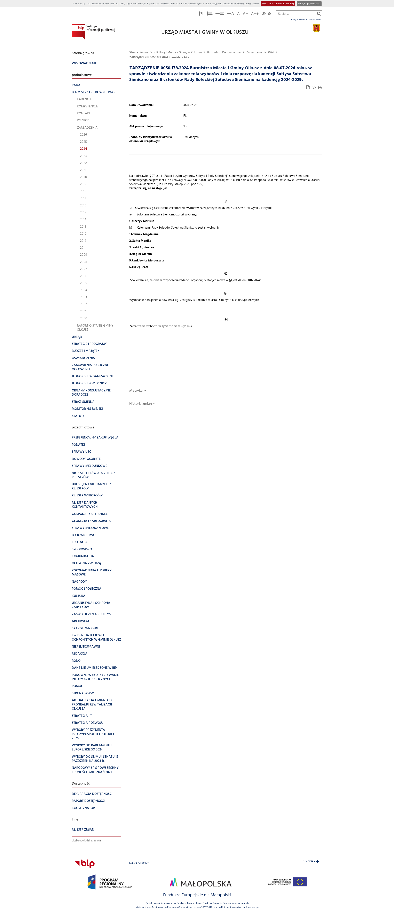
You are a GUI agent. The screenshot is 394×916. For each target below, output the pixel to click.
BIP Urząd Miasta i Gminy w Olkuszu (178, 52)
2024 (271, 52)
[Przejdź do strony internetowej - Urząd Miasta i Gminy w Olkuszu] (316, 28)
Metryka (136, 391)
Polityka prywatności (309, 4)
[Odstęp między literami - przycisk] (201, 14)
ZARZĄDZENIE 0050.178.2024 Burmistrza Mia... (160, 57)
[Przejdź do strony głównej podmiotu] (93, 32)
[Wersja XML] (314, 88)
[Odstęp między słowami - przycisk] (219, 14)
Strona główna (138, 52)
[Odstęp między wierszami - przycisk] (209, 14)
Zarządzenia (254, 52)
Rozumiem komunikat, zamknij (278, 4)
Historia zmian (140, 404)
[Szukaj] (319, 14)
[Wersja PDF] (308, 88)
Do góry (308, 861)
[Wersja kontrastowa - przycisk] (264, 14)
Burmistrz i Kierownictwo (224, 52)
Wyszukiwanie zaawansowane (307, 20)
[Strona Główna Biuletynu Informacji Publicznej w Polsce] (85, 863)
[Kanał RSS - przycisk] (269, 14)
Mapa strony (139, 863)
